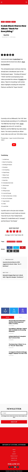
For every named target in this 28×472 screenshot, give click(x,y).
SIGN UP (14, 422)
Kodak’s (21, 79)
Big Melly (12, 339)
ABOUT (14, 449)
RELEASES (8, 21)
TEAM (14, 451)
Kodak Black (16, 59)
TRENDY (20, 317)
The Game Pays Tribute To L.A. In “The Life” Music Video (17, 344)
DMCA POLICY (14, 460)
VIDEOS (13, 21)
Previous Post (9, 259)
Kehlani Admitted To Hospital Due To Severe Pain (17, 337)
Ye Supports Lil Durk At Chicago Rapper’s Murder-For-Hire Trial (18, 352)
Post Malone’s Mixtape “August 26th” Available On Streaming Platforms (18, 330)
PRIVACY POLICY (14, 456)
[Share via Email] (10, 55)
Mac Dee (11, 333)
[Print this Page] (13, 55)
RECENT (7, 317)
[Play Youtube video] (14, 144)
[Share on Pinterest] (7, 55)
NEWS (3, 21)
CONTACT (14, 453)
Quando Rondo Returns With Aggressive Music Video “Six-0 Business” (12, 264)
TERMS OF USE (14, 458)
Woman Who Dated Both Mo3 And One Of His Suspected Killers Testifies (17, 322)
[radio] (7, 231)
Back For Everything (11, 241)
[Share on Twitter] (5, 55)
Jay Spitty (12, 325)
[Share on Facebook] (2, 55)
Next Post (5, 272)
